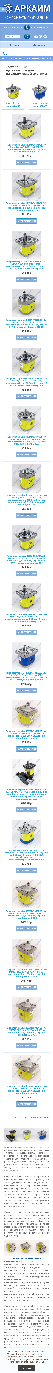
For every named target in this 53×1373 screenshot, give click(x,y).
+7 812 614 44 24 (39, 27)
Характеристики (26, 162)
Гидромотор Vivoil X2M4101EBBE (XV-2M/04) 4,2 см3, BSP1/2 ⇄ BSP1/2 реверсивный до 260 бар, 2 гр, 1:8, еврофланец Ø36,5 (26, 1090)
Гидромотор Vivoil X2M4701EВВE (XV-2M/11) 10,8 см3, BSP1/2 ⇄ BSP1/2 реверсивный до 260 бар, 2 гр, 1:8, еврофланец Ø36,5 (26, 914)
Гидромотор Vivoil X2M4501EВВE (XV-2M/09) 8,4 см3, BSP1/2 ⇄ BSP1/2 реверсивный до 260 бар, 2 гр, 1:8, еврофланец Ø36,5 (26, 734)
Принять (26, 1368)
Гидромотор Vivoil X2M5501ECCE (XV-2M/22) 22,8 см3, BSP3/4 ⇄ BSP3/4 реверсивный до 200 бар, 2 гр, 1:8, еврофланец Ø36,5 (26, 1031)
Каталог (14, 44)
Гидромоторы (16, 58)
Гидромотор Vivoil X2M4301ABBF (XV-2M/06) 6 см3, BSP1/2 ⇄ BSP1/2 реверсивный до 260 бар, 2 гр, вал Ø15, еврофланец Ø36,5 (26, 148)
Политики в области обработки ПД (26, 1361)
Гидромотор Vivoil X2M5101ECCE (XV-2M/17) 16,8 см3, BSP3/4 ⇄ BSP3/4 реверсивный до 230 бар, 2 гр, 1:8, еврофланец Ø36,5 (26, 973)
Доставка (39, 44)
